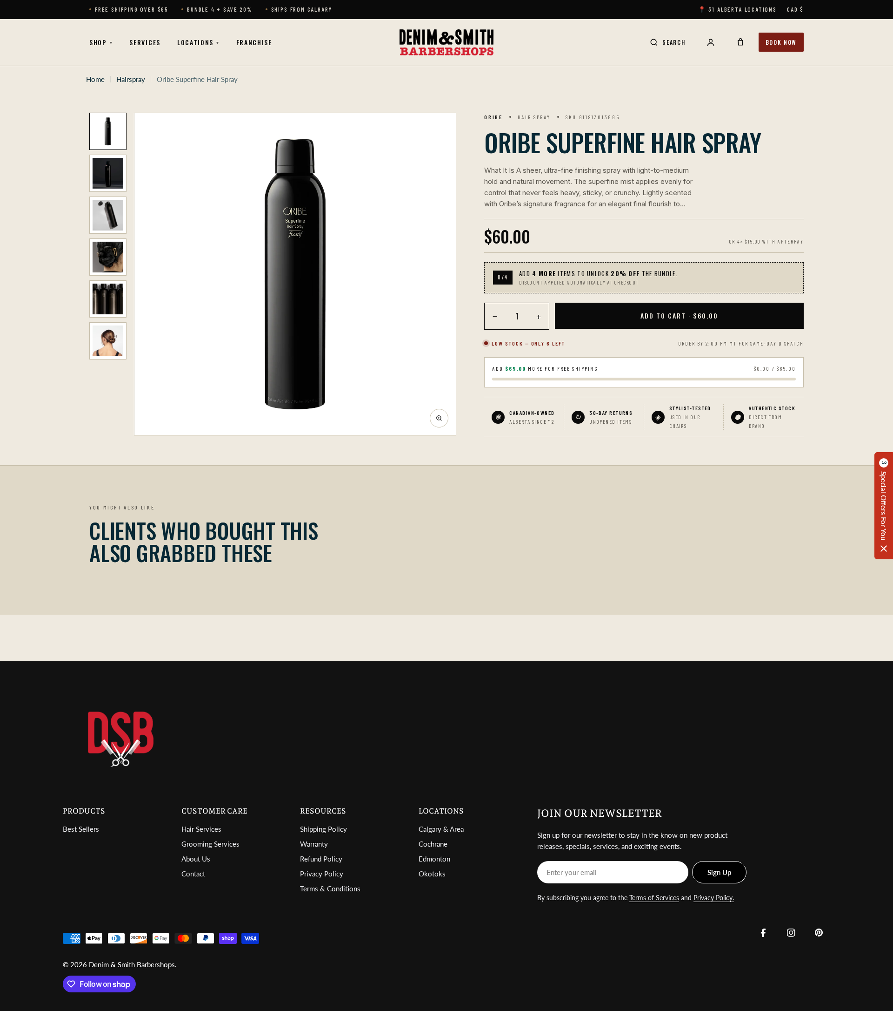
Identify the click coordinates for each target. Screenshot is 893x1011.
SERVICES (144, 42)
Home (95, 79)
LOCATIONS (198, 42)
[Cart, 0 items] (740, 42)
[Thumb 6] (108, 341)
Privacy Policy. (713, 898)
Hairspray (130, 79)
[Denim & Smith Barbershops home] (446, 42)
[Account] (710, 42)
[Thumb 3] (108, 215)
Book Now (781, 42)
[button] (883, 505)
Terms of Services (654, 898)
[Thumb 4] (108, 257)
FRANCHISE (254, 42)
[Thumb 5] (108, 299)
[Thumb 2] (108, 173)
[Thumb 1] (108, 131)
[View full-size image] (439, 418)
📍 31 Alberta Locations (737, 9)
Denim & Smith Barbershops (132, 964)
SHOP (101, 42)
